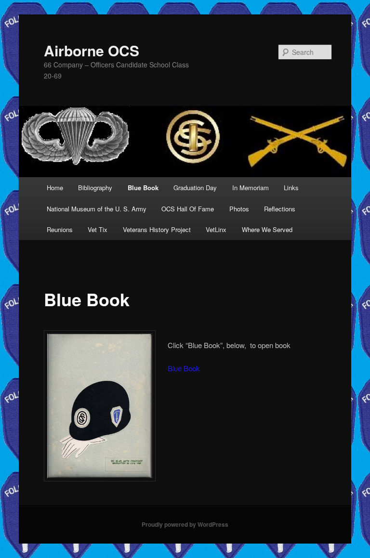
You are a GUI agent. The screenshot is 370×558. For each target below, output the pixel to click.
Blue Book (143, 187)
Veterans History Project (157, 229)
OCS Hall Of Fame (187, 208)
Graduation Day (195, 187)
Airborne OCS (91, 50)
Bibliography (95, 187)
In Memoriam (250, 187)
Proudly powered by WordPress (185, 524)
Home (55, 187)
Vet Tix (97, 229)
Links (291, 187)
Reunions (60, 229)
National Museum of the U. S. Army (96, 208)
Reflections (279, 208)
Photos (239, 208)
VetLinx (216, 229)
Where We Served (267, 229)
